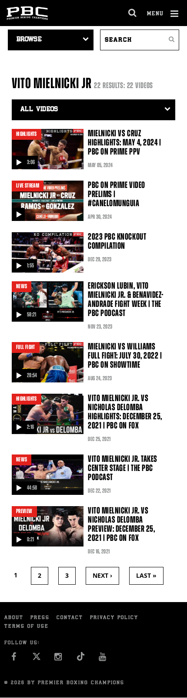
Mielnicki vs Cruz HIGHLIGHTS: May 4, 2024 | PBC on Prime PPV (124, 142)
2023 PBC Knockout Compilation (117, 241)
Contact (70, 618)
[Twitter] (36, 659)
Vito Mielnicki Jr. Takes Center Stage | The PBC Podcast (122, 468)
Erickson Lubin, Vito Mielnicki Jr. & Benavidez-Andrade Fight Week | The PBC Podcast (126, 299)
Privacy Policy (114, 618)
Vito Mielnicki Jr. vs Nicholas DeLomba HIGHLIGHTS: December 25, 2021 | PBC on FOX (125, 411)
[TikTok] (80, 659)
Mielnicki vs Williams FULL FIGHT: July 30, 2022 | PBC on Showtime (125, 355)
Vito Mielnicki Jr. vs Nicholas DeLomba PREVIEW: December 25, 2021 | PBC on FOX (121, 524)
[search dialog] (132, 13)
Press (40, 618)
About (13, 618)
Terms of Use (26, 626)
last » (146, 575)
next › (102, 575)
